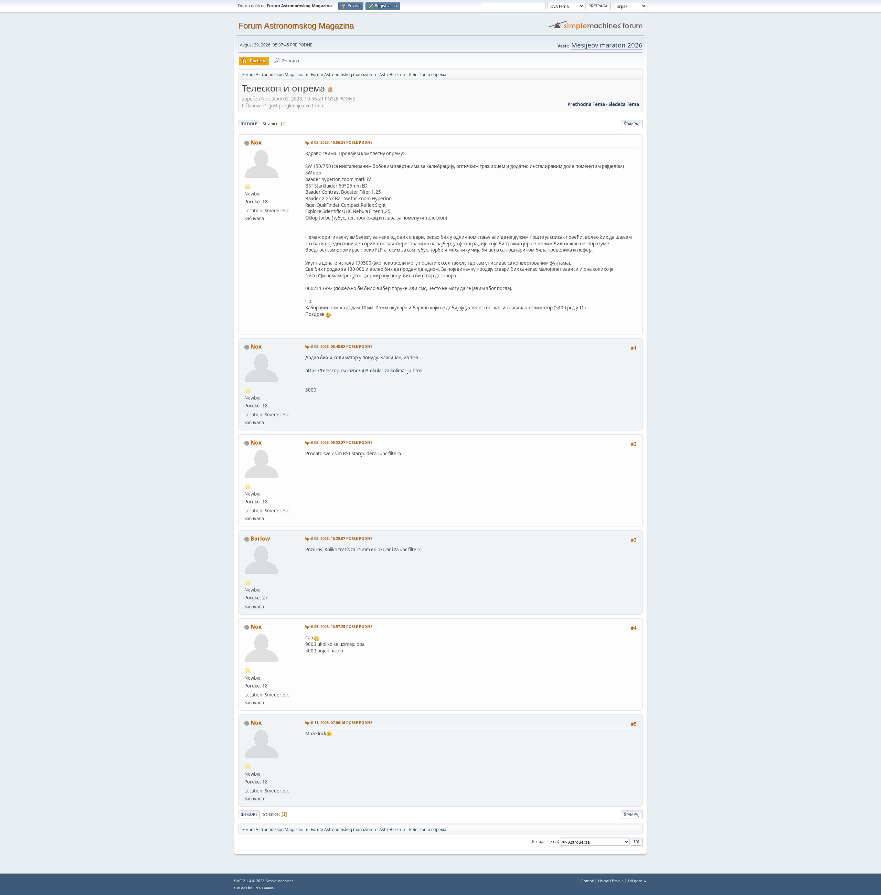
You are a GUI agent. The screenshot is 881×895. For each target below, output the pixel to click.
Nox (256, 142)
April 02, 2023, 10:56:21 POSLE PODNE (338, 142)
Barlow (260, 538)
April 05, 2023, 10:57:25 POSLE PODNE (338, 626)
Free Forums (264, 888)
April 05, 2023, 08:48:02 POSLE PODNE (338, 346)
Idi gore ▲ (637, 880)
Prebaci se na (545, 841)
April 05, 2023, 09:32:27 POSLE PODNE (338, 442)
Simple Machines (279, 881)
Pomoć (587, 880)
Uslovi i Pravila (611, 880)
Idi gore (249, 814)
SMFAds (240, 888)
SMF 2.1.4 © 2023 (249, 881)
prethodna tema (586, 104)
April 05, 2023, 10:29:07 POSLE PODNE (338, 538)
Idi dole (249, 123)
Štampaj (631, 123)
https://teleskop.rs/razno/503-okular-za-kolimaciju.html (363, 370)
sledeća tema (623, 104)
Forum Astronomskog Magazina (296, 25)
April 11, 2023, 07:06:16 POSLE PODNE (338, 722)
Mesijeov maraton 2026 (607, 45)
